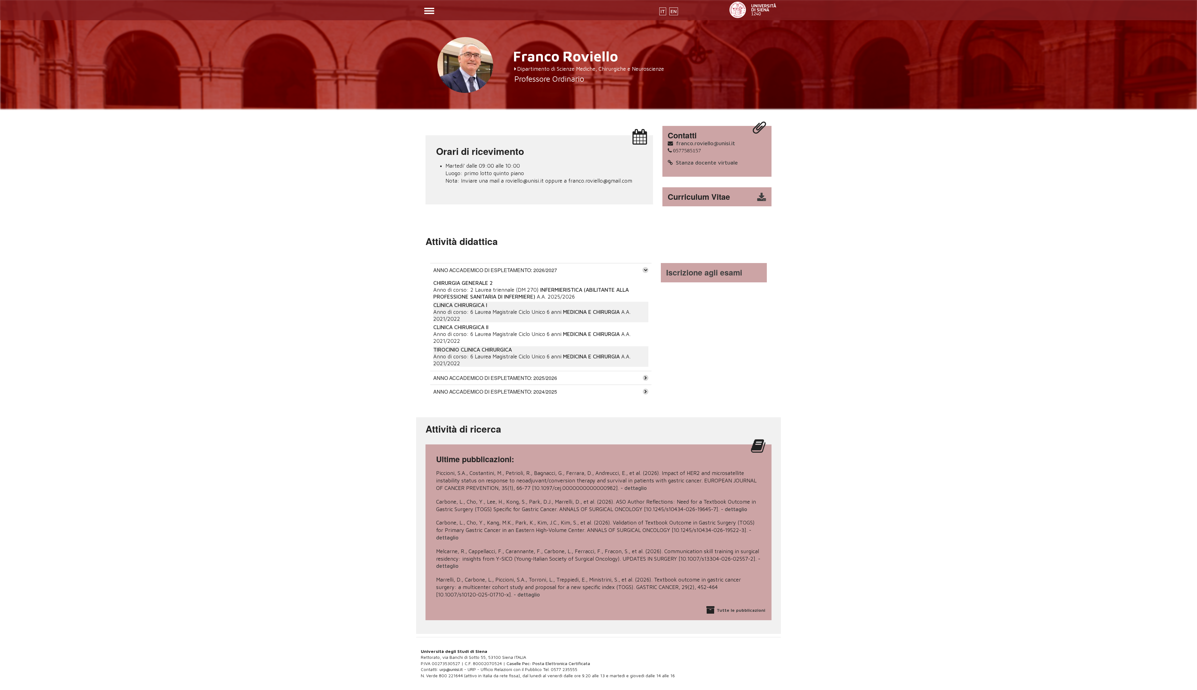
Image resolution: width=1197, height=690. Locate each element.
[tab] (540, 270)
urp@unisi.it (451, 669)
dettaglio (635, 488)
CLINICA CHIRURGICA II (460, 327)
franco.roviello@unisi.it (705, 143)
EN (674, 11)
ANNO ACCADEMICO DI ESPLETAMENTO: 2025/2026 (495, 377)
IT (663, 11)
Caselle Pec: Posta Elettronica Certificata (548, 663)
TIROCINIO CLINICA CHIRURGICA (472, 350)
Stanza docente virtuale (707, 162)
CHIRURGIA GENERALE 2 (463, 283)
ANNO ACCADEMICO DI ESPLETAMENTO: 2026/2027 (495, 270)
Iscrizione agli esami (704, 272)
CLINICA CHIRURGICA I (460, 305)
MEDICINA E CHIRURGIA (591, 312)
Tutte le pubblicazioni (741, 610)
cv (721, 197)
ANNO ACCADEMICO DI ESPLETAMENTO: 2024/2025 (495, 391)
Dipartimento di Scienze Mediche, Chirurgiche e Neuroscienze (590, 69)
